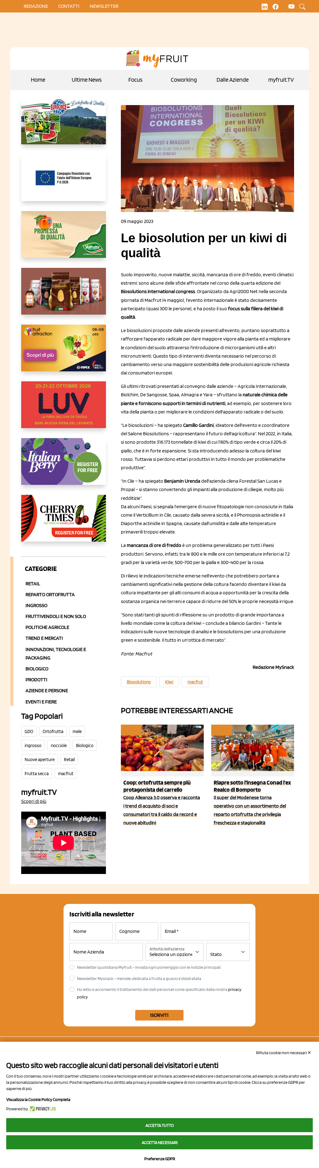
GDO (29, 731)
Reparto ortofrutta (50, 594)
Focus (135, 79)
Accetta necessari (160, 1142)
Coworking (184, 79)
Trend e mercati (44, 638)
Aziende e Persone (47, 690)
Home (38, 79)
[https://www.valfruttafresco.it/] (63, 239)
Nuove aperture (40, 759)
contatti (68, 6)
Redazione (36, 6)
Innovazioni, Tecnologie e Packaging (56, 653)
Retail (33, 583)
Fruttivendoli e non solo (56, 616)
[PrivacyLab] (42, 1109)
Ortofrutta (53, 731)
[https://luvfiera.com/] (63, 409)
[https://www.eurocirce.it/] (63, 126)
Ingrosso (36, 605)
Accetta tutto (159, 1125)
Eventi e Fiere (41, 702)
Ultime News (87, 79)
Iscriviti (159, 1015)
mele (77, 731)
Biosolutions (139, 682)
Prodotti (36, 680)
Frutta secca (37, 773)
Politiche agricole (47, 627)
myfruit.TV (281, 79)
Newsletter (104, 6)
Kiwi (169, 682)
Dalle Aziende (233, 79)
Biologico (37, 669)
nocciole (59, 745)
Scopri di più (33, 801)
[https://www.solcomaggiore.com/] (63, 182)
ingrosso (33, 745)
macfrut (66, 773)
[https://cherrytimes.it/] (63, 523)
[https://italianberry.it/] (63, 466)
